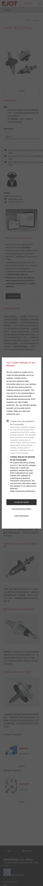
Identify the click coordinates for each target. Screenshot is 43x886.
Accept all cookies (21, 502)
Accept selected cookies (21, 509)
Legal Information (21, 515)
